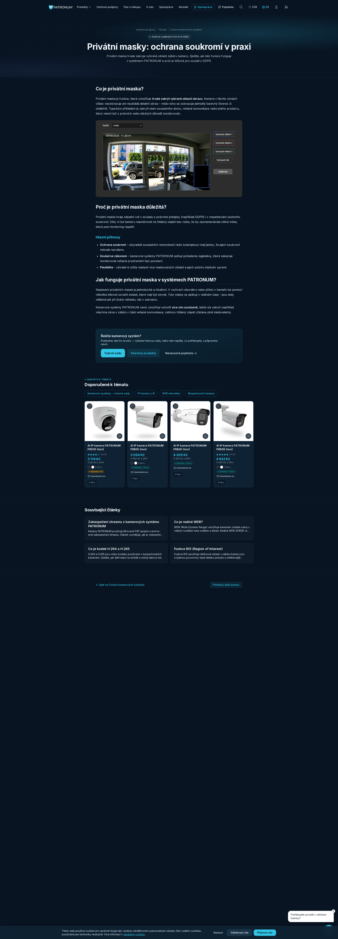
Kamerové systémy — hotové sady (108, 393)
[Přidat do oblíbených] (89, 406)
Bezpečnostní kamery (201, 393)
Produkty (82, 6)
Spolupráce (166, 6)
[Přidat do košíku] (204, 473)
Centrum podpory (107, 6)
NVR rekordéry (171, 393)
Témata (163, 29)
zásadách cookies (134, 934)
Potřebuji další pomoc (226, 584)
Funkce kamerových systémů (186, 29)
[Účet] (276, 7)
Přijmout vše (265, 932)
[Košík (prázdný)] (286, 7)
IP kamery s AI (146, 393)
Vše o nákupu (132, 6)
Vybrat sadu (112, 353)
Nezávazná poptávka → (181, 353)
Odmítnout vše (240, 932)
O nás (150, 6)
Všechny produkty (143, 353)
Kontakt (183, 6)
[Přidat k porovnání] (119, 436)
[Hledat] (241, 7)
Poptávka (228, 6)
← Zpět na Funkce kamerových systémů (120, 584)
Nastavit (218, 932)
